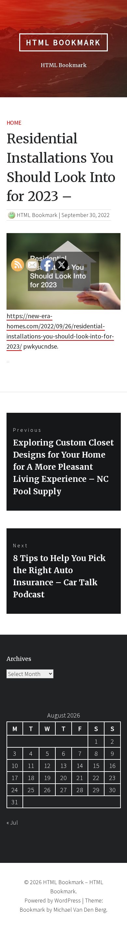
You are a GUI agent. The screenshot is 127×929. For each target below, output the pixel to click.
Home (14, 122)
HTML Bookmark (63, 42)
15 (96, 765)
